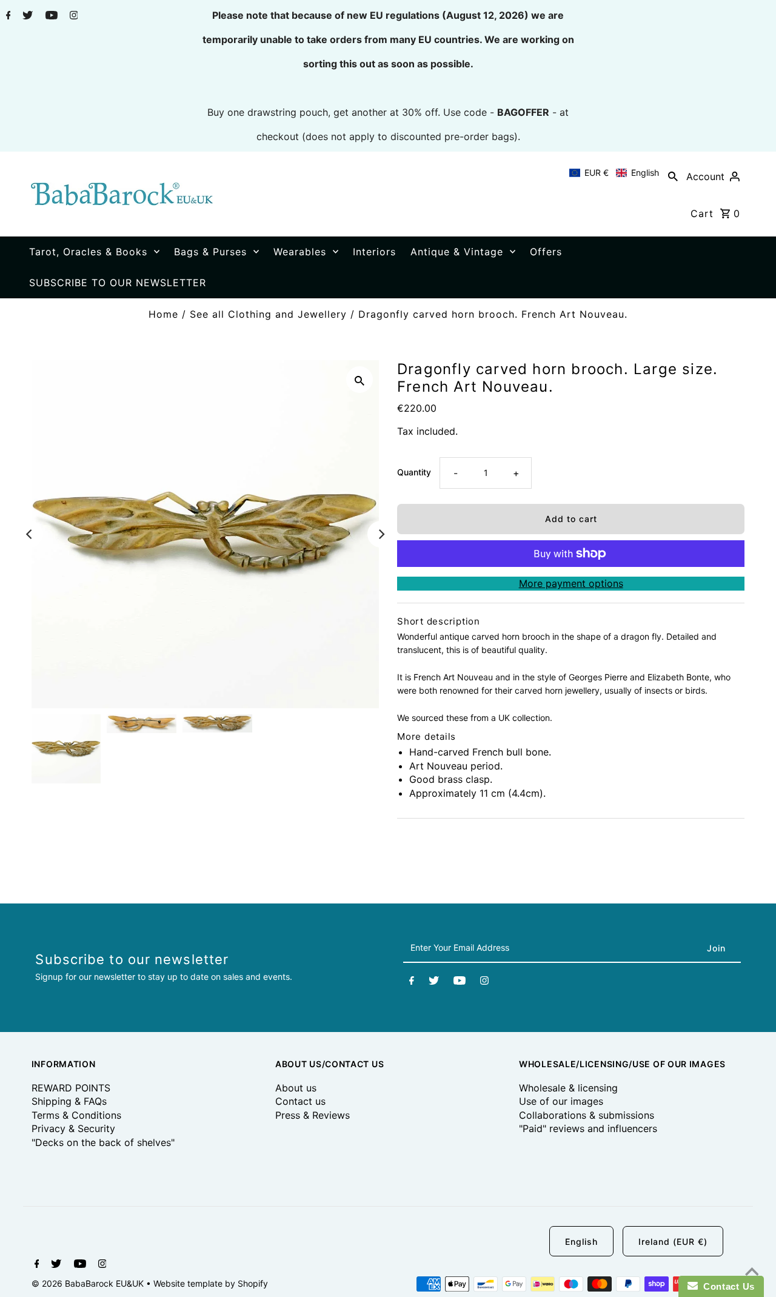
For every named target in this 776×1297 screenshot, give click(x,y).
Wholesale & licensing (568, 1088)
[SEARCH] (673, 176)
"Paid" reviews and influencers (588, 1128)
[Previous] (29, 534)
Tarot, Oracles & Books (88, 252)
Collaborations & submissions (586, 1115)
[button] (614, 173)
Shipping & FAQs (69, 1101)
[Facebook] (7, 16)
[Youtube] (50, 16)
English (581, 1241)
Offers (546, 252)
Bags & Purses (210, 252)
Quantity (414, 472)
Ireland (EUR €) (672, 1241)
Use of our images (561, 1101)
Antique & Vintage (456, 252)
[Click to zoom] (359, 379)
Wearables (299, 252)
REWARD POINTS (71, 1088)
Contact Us (726, 1286)
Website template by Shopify (210, 1283)
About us (295, 1088)
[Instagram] (72, 16)
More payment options (571, 583)
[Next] (380, 534)
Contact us (300, 1101)
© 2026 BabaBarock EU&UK (89, 1283)
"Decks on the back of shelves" (103, 1142)
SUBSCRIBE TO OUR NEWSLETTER (117, 282)
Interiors (374, 252)
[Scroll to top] (752, 1273)
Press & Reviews (312, 1115)
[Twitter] (26, 16)
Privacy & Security (73, 1128)
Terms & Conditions (76, 1115)
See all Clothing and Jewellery (268, 314)
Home (163, 314)
